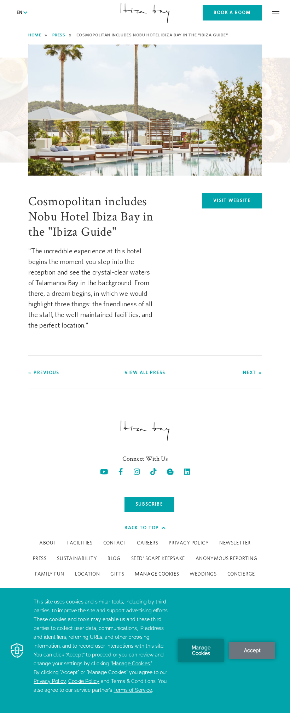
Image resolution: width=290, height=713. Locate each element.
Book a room (232, 12)
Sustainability (77, 558)
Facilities (80, 543)
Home (34, 35)
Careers (147, 543)
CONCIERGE (241, 574)
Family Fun (49, 574)
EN (20, 12)
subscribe (149, 504)
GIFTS (117, 574)
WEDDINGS (203, 574)
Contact (115, 543)
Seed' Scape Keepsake (158, 558)
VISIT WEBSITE (237, 202)
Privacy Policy (189, 543)
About (48, 543)
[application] (145, 650)
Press (58, 35)
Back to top (141, 527)
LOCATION (87, 574)
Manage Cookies (157, 574)
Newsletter (235, 543)
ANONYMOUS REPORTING (226, 558)
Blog (114, 558)
